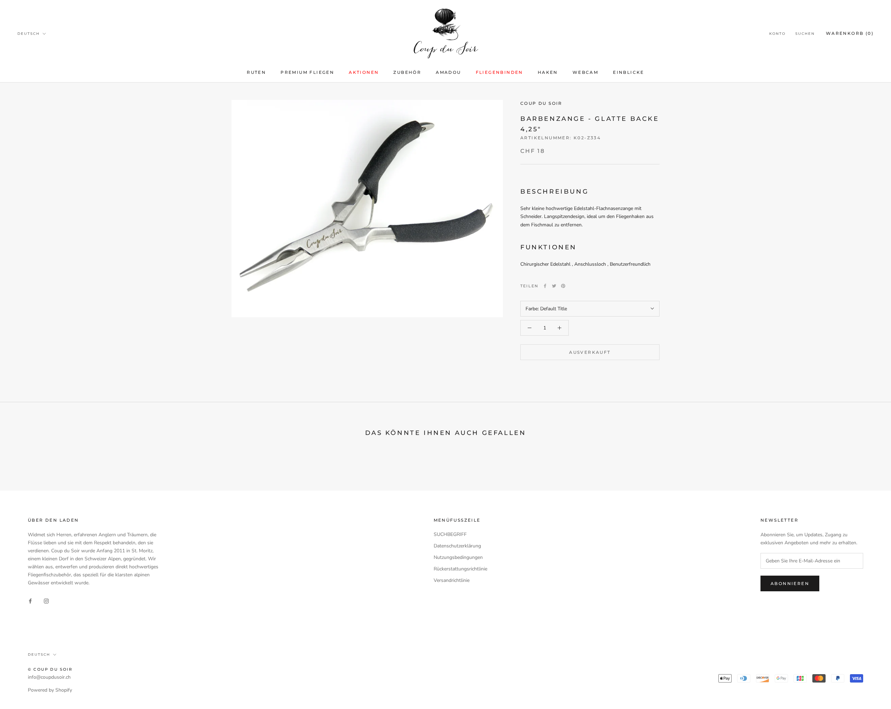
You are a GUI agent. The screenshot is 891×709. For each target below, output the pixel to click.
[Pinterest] (563, 286)
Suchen (805, 33)
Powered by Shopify (50, 690)
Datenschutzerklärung (457, 546)
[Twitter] (554, 286)
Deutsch (28, 33)
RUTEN (256, 72)
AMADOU (448, 72)
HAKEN (548, 72)
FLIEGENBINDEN (499, 72)
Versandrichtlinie (452, 580)
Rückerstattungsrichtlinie (460, 569)
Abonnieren (790, 583)
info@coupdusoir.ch (49, 677)
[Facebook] (545, 286)
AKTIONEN (364, 72)
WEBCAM (585, 72)
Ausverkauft (589, 352)
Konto (777, 33)
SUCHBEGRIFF (450, 534)
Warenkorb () (850, 33)
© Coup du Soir (50, 669)
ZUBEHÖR (407, 72)
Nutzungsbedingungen (458, 557)
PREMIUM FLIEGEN (307, 72)
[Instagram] (46, 601)
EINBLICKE (628, 72)
